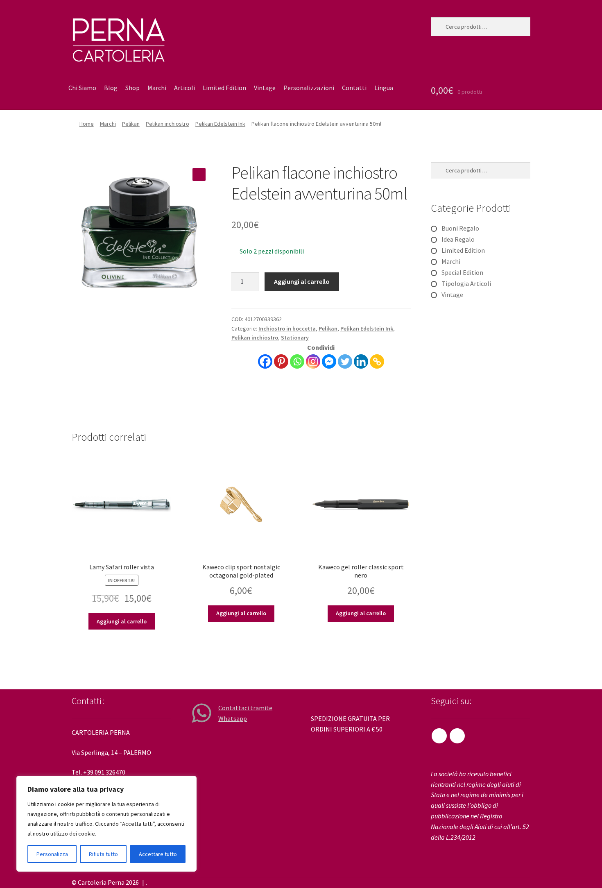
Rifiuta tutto (103, 854)
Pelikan (131, 123)
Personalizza (52, 854)
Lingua (383, 88)
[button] (199, 174)
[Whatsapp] (297, 361)
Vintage (265, 88)
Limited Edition (224, 88)
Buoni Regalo (460, 228)
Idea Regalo (458, 239)
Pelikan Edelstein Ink (220, 123)
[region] (106, 824)
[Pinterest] (281, 361)
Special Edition (462, 272)
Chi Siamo (82, 88)
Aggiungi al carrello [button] (122, 621)
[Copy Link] (377, 361)
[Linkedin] (361, 361)
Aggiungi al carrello (302, 281)
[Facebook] (265, 361)
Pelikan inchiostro (167, 123)
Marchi (156, 88)
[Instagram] (313, 361)
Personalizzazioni (308, 88)
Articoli (184, 88)
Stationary (295, 337)
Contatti (354, 88)
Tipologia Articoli (466, 283)
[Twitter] (345, 361)
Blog (111, 88)
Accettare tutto (158, 854)
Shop (132, 88)
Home (86, 123)
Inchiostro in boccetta (287, 328)
